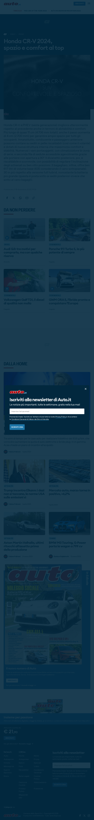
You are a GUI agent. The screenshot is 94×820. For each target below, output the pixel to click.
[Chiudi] (86, 389)
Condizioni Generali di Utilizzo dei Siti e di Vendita (30, 419)
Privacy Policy (61, 417)
